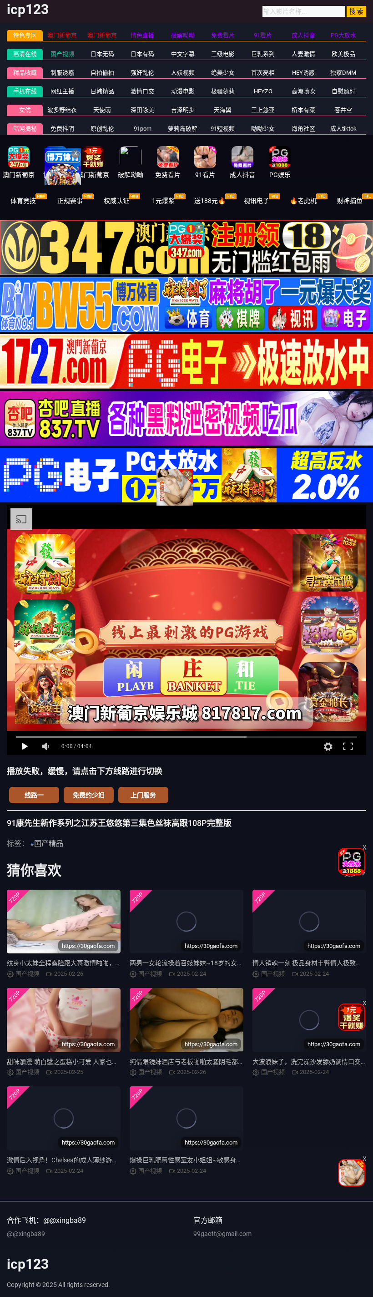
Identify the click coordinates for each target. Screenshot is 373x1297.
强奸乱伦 (142, 72)
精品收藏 (25, 72)
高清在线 (25, 54)
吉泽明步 (183, 109)
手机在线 (25, 91)
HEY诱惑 (303, 72)
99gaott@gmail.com (222, 1233)
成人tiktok (343, 128)
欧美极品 (343, 54)
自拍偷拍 (102, 72)
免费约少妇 (89, 795)
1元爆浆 (163, 200)
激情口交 (142, 91)
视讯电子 (256, 200)
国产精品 (48, 843)
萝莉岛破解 (182, 128)
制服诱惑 (62, 72)
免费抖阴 (62, 128)
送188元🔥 (210, 200)
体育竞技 (23, 200)
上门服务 (143, 795)
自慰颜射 (343, 91)
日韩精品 (102, 91)
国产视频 (62, 54)
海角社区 (303, 128)
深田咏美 (142, 109)
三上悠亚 (263, 109)
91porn (142, 128)
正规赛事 (70, 200)
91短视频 (223, 128)
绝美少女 (223, 72)
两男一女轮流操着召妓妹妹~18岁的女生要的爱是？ (202, 963)
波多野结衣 (62, 109)
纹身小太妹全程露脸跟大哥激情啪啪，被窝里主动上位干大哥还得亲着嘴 (109, 963)
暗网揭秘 (25, 128)
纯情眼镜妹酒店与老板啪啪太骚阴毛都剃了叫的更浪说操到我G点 (221, 1061)
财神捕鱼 (350, 200)
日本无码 (102, 54)
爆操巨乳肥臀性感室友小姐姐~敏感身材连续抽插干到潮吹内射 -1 (221, 1160)
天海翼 (223, 109)
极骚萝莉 (223, 91)
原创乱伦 (102, 128)
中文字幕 (183, 54)
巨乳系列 (263, 54)
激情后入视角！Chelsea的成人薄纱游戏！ (66, 1160)
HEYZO (263, 91)
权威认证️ (116, 200)
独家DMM (343, 72)
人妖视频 (183, 72)
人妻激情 (303, 54)
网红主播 (62, 91)
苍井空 (343, 109)
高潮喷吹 (303, 91)
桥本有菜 (303, 109)
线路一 (34, 795)
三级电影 (223, 54)
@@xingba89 (26, 1233)
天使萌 (102, 109)
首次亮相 (263, 72)
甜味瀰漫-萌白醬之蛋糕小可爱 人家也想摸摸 (69, 1061)
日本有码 (142, 54)
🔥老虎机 (303, 200)
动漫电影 (183, 91)
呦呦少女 (263, 128)
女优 (25, 109)
